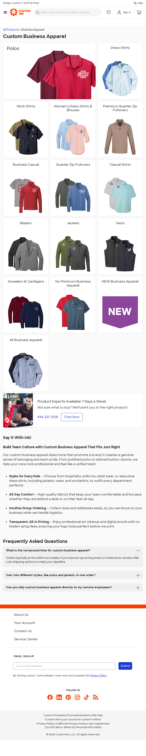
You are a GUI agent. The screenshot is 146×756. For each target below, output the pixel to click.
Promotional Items (78, 715)
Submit (125, 665)
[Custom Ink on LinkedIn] (59, 697)
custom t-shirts (91, 719)
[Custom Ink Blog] (95, 697)
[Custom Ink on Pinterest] (68, 697)
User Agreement (99, 723)
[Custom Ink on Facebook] (50, 697)
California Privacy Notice (71, 723)
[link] (20, 12)
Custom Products (55, 715)
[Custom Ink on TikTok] (86, 697)
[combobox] (67, 12)
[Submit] (37, 12)
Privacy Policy (45, 723)
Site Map (97, 715)
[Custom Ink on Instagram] (77, 697)
